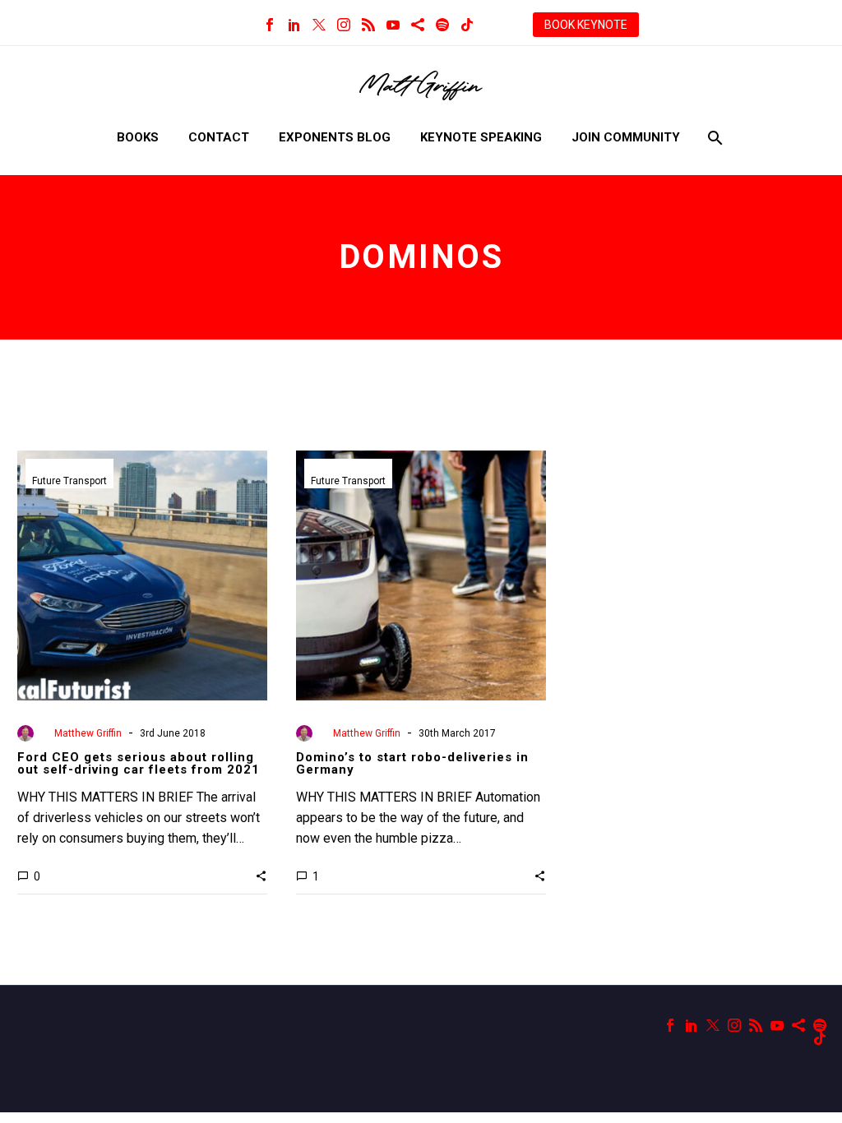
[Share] (417, 24)
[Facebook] (269, 24)
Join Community (625, 137)
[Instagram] (343, 24)
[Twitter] (319, 24)
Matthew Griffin (88, 733)
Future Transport (69, 481)
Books (138, 137)
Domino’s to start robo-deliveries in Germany (412, 763)
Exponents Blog (335, 137)
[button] (261, 875)
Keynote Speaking (481, 137)
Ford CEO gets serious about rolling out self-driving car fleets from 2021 (138, 763)
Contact (218, 137)
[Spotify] (442, 24)
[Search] (713, 137)
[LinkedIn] (294, 24)
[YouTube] (393, 24)
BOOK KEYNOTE (585, 24)
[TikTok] (467, 24)
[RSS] (368, 24)
